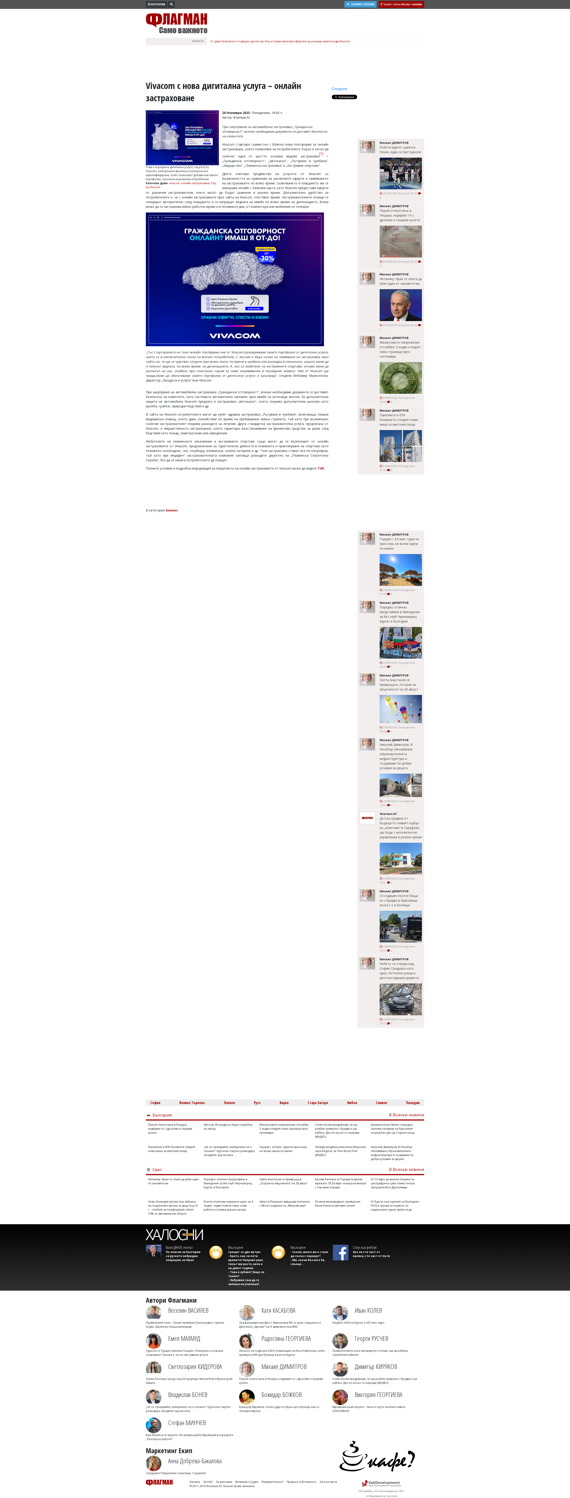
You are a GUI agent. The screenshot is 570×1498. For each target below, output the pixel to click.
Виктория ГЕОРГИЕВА (378, 1394)
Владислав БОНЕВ (187, 1394)
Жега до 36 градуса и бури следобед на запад (228, 1127)
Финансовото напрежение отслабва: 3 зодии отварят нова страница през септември (400, 349)
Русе (257, 1102)
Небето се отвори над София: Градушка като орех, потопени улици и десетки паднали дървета (399, 971)
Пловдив (413, 1102)
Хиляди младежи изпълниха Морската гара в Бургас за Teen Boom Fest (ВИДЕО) (340, 1151)
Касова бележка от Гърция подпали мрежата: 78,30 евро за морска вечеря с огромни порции (340, 1183)
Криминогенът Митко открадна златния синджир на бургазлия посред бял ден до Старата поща (393, 1129)
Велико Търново (192, 1102)
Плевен (229, 1102)
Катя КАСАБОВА (278, 1310)
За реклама (224, 1482)
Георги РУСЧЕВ (371, 1338)
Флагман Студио (247, 1482)
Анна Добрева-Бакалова (195, 1460)
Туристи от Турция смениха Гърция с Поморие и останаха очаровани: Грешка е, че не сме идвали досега (184, 1353)
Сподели (339, 88)
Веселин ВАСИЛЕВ (188, 1310)
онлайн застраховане (195, 183)
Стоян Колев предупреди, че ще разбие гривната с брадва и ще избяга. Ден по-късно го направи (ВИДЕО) (337, 1131)
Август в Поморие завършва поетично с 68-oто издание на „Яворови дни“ (284, 1203)
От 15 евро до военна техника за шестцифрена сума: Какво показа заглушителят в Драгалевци (393, 1183)
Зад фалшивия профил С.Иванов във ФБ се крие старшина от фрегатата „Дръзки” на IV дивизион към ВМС (280, 1325)
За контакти (328, 1482)
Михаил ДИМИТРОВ (284, 1366)
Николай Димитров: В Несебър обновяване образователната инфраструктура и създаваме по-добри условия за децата (396, 756)
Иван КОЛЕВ (368, 1310)
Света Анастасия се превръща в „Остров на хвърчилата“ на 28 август (399, 684)
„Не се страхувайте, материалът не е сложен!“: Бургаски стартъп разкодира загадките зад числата (229, 1151)
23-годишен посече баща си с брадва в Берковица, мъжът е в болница (399, 900)
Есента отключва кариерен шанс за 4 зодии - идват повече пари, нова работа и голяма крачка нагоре (228, 1206)
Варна (284, 1102)
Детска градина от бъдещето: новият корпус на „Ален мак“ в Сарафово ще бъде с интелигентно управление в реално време (401, 827)
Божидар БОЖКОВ (281, 1394)
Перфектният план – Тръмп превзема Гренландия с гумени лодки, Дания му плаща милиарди (185, 1325)
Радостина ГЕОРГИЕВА (286, 1338)
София (155, 1102)
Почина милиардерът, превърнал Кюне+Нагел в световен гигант (337, 1203)
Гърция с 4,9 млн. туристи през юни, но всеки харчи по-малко (399, 543)
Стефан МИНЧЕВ (187, 1422)
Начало (194, 1482)
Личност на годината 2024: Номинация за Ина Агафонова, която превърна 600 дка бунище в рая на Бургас (282, 1353)
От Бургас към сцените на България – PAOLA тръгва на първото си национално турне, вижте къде (395, 1206)
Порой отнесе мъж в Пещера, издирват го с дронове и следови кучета (400, 215)
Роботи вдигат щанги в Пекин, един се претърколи (400, 149)
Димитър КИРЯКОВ (376, 1366)
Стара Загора (318, 1102)
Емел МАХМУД (184, 1338)
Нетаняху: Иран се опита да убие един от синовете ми (401, 281)
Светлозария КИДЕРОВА (195, 1366)
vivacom (174, 183)
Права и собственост (302, 1482)
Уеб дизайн (365, 1491)
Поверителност (272, 1482)
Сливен (381, 1102)
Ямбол (352, 1102)
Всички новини (408, 1114)
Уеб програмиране (385, 1491)
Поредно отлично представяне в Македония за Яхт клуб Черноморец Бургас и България (400, 614)
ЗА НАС (208, 1482)
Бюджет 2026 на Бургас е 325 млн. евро (358, 1323)
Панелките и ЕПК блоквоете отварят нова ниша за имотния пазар (399, 420)
